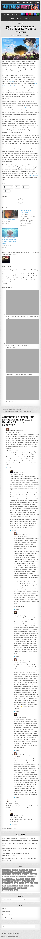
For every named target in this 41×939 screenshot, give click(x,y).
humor (4, 883)
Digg (32, 252)
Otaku (16, 885)
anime (9, 870)
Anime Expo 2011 (7, 874)
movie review (11, 254)
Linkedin (36, 252)
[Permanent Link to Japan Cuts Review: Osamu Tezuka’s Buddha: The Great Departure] (20, 49)
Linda (12, 35)
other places (7, 278)
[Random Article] (35, 14)
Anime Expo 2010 (27, 872)
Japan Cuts (24, 108)
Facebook (16, 252)
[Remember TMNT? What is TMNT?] (28, 218)
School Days (12, 888)
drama (33, 879)
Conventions (6, 15)
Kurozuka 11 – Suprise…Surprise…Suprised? (19, 374)
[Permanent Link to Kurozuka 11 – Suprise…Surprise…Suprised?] (22, 372)
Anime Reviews (20, 24)
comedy (34, 876)
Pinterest (22, 252)
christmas (5, 876)
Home (13, 2)
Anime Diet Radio (23, 870)
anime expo (32, 870)
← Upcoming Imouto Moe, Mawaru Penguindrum (16, 411)
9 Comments (27, 35)
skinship (24, 888)
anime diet (15, 870)
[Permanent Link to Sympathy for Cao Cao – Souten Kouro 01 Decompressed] (22, 343)
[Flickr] (27, 14)
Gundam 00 (25, 881)
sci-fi (18, 888)
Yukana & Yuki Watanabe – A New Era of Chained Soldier (19, 858)
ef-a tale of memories (15, 881)
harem (31, 881)
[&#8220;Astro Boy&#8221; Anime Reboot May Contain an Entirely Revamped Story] (10, 232)
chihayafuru (33, 874)
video (16, 890)
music (35, 883)
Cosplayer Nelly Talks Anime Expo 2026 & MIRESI (17, 843)
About (18, 2)
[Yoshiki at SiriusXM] (10, 214)
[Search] (32, 14)
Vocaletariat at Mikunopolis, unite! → (12, 409)
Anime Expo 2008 (17, 872)
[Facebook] (24, 14)
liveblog (21, 883)
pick (12, 79)
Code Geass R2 (26, 876)
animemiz (16, 472)
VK (30, 252)
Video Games (27, 19)
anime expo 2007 (7, 872)
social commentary (8, 890)
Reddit (27, 252)
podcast (26, 885)
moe (31, 883)
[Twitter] (22, 14)
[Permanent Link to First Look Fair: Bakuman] (22, 400)
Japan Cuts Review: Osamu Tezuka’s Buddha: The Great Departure (20, 29)
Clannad (12, 876)
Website (5, 283)
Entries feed (6, 911)
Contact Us (26, 2)
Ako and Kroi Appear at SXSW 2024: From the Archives (19, 848)
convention (12, 879)
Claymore (18, 876)
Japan (16, 883)
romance (5, 888)
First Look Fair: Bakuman (13, 402)
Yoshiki (11, 81)
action (4, 870)
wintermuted (13, 802)
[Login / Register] (38, 14)
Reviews (19, 19)
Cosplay (27, 879)
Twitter (9, 252)
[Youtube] (30, 14)
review (32, 885)
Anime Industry (16, 874)
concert (5, 879)
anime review (25, 874)
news (4, 885)
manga (27, 883)
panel (21, 885)
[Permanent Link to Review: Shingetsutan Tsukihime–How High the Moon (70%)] (22, 314)
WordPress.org (7, 918)
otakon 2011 (10, 885)
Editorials (15, 15)
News (12, 19)
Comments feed (7, 915)
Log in (4, 908)
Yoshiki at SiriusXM (8, 219)
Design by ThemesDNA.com (9, 936)
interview (10, 883)
